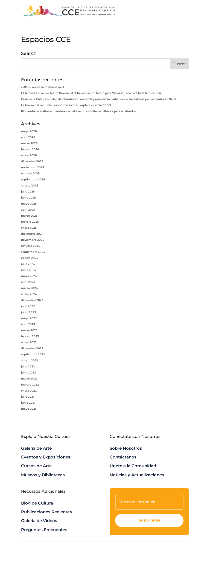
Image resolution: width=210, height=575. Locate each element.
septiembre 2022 (33, 354)
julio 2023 (28, 306)
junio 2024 (28, 270)
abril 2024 (28, 282)
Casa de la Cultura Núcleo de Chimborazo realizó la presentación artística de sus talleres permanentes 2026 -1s (98, 99)
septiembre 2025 (33, 179)
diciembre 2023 (32, 300)
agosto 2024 (29, 258)
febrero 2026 (30, 149)
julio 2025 (28, 191)
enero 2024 (29, 294)
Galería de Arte (36, 448)
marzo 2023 (29, 330)
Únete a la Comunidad (133, 465)
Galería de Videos (39, 520)
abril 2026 (28, 137)
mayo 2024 (29, 276)
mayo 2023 (29, 318)
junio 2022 (28, 372)
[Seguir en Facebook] (162, 561)
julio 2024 (28, 264)
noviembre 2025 (32, 167)
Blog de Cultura (37, 503)
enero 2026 (29, 155)
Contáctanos (123, 457)
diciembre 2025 (32, 161)
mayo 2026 (29, 131)
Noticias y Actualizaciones (137, 474)
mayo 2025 (29, 203)
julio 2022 (28, 366)
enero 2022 (29, 390)
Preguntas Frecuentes (44, 529)
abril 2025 (28, 209)
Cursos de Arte (36, 465)
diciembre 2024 (32, 234)
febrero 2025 (30, 221)
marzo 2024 (29, 288)
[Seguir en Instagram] (184, 561)
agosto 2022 (29, 360)
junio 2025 (28, 197)
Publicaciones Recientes (46, 511)
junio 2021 (28, 402)
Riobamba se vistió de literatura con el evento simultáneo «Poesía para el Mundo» (78, 111)
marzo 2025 (29, 215)
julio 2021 (27, 396)
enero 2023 (29, 342)
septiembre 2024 (33, 252)
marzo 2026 (29, 143)
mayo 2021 (28, 408)
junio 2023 (28, 312)
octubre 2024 (30, 246)
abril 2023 (28, 324)
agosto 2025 (29, 185)
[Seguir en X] (173, 561)
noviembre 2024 (32, 240)
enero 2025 (29, 228)
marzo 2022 (29, 378)
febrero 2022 (30, 384)
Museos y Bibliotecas (43, 474)
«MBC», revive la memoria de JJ (43, 87)
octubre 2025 (30, 173)
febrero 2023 (30, 336)
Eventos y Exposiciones (45, 457)
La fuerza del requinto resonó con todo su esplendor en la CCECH (66, 105)
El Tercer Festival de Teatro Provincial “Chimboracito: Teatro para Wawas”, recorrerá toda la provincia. (91, 93)
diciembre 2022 (32, 348)
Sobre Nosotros (126, 448)
